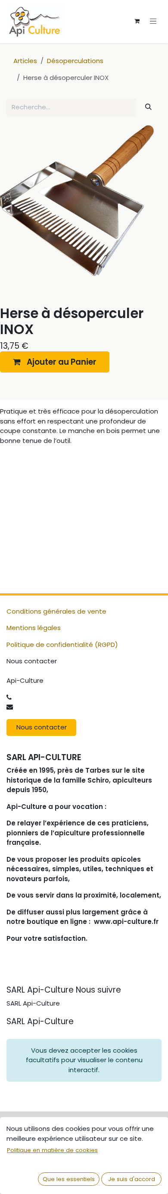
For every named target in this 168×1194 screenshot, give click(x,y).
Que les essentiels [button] (69, 1179)
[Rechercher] (149, 107)
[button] (54, 362)
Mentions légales (33, 627)
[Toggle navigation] (153, 20)
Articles (25, 60)
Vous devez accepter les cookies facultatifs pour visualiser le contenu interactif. (84, 1060)
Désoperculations (75, 60)
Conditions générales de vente (56, 611)
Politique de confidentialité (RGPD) (62, 644)
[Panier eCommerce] (137, 21)
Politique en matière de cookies (52, 1150)
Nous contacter (41, 727)
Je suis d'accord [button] (131, 1179)
